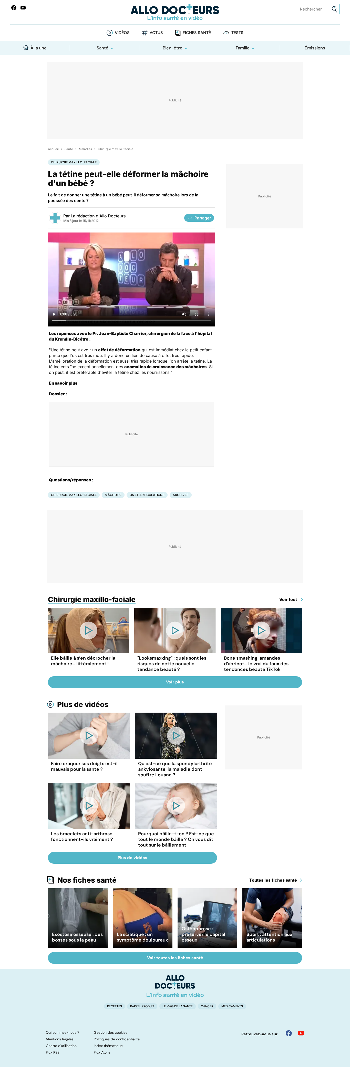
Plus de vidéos (82, 704)
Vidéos (122, 32)
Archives (181, 495)
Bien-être (172, 48)
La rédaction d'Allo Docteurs (98, 215)
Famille (243, 48)
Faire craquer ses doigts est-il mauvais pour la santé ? (84, 766)
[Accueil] (175, 986)
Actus (156, 32)
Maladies (85, 149)
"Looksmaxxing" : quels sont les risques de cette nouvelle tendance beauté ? (171, 663)
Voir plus (175, 682)
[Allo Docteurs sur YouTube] (23, 7)
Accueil (53, 149)
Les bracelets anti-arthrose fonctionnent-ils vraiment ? (82, 836)
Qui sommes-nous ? (62, 1032)
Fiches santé (197, 32)
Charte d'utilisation (61, 1045)
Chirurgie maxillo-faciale (115, 149)
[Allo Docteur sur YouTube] (301, 1033)
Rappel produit (142, 1006)
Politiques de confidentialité (117, 1039)
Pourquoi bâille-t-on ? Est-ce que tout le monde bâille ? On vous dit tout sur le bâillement (176, 839)
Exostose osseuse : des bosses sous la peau (77, 937)
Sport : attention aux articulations (269, 937)
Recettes (114, 1006)
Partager (202, 217)
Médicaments (232, 1006)
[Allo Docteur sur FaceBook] (13, 7)
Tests (237, 32)
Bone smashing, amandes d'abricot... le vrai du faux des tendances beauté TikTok (256, 663)
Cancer (207, 1006)
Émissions (315, 48)
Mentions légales (60, 1039)
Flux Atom (102, 1052)
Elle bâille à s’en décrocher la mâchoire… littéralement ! (83, 661)
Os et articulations (147, 495)
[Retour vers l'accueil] (175, 12)
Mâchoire (113, 495)
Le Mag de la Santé (177, 1006)
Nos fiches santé (87, 880)
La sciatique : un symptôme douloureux (142, 937)
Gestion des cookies (110, 1032)
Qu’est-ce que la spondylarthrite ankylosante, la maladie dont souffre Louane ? (175, 769)
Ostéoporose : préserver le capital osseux (203, 934)
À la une (38, 48)
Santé (102, 48)
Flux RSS (52, 1052)
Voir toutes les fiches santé (175, 957)
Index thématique (108, 1045)
